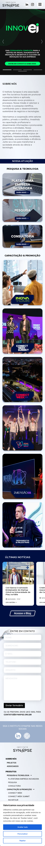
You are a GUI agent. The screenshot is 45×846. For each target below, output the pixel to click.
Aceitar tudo (23, 827)
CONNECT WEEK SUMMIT (19, 796)
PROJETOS (11, 763)
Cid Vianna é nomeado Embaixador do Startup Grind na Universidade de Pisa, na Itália (18, 591)
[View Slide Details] (22, 42)
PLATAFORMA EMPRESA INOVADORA (23, 779)
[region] (22, 823)
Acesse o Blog (22, 613)
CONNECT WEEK (15, 793)
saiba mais (21, 192)
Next (42, 42)
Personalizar (23, 834)
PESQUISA (12, 782)
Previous (3, 42)
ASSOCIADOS (12, 766)
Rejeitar (23, 840)
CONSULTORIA (14, 786)
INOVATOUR (13, 800)
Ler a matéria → (11, 602)
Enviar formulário (14, 705)
